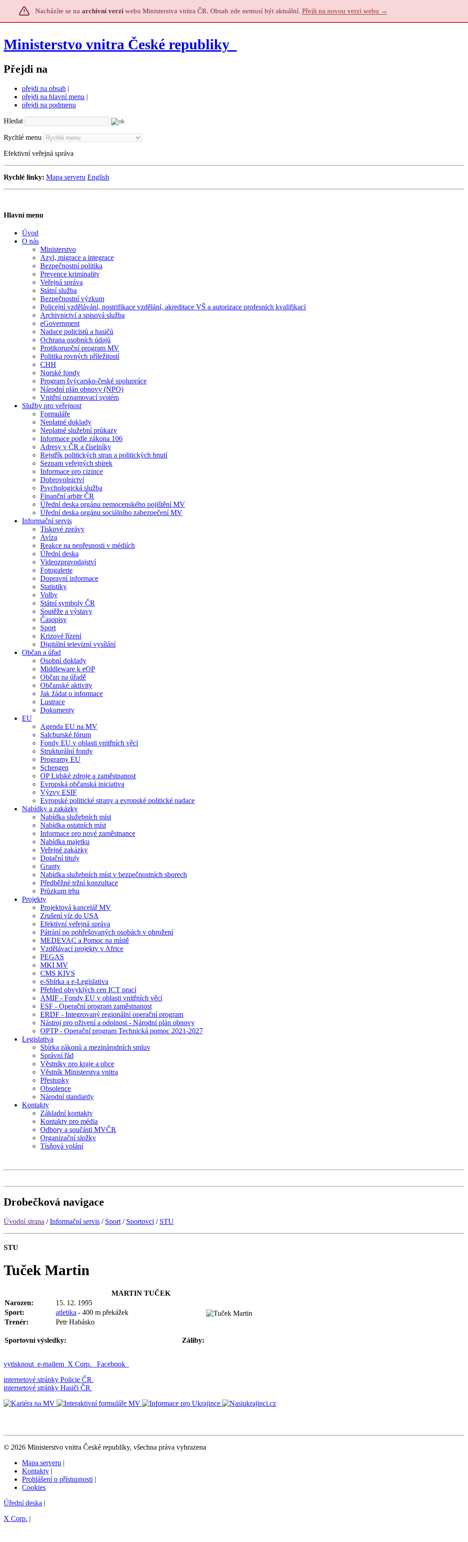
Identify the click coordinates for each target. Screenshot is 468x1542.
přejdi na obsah (44, 88)
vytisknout (19, 1364)
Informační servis (75, 1221)
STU (167, 1221)
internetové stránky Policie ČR (48, 1379)
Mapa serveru (65, 177)
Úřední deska (23, 1503)
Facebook (112, 1364)
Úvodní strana (24, 1221)
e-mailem (50, 1364)
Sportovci (140, 1221)
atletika (66, 1312)
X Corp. (80, 1364)
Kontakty (35, 1471)
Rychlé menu (23, 137)
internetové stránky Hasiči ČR (47, 1388)
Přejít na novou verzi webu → (345, 11)
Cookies (34, 1487)
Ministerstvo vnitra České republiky (116, 44)
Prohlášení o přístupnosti (57, 1479)
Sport (113, 1221)
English (98, 177)
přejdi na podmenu (49, 105)
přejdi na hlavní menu (53, 97)
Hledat (13, 121)
